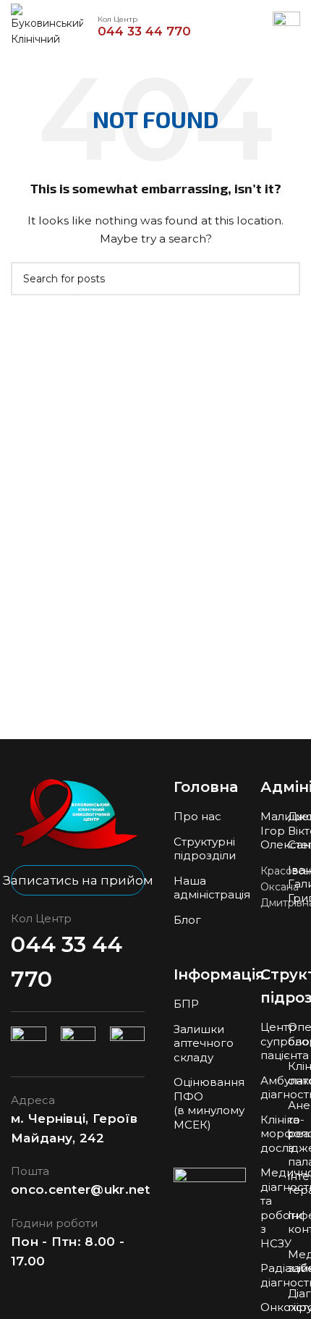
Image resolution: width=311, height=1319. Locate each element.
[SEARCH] (283, 278)
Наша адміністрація (212, 888)
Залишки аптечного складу (204, 1043)
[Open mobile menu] (286, 25)
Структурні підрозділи (205, 849)
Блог (187, 920)
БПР (186, 1004)
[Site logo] (47, 24)
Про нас (197, 816)
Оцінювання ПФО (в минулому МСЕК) (209, 1103)
